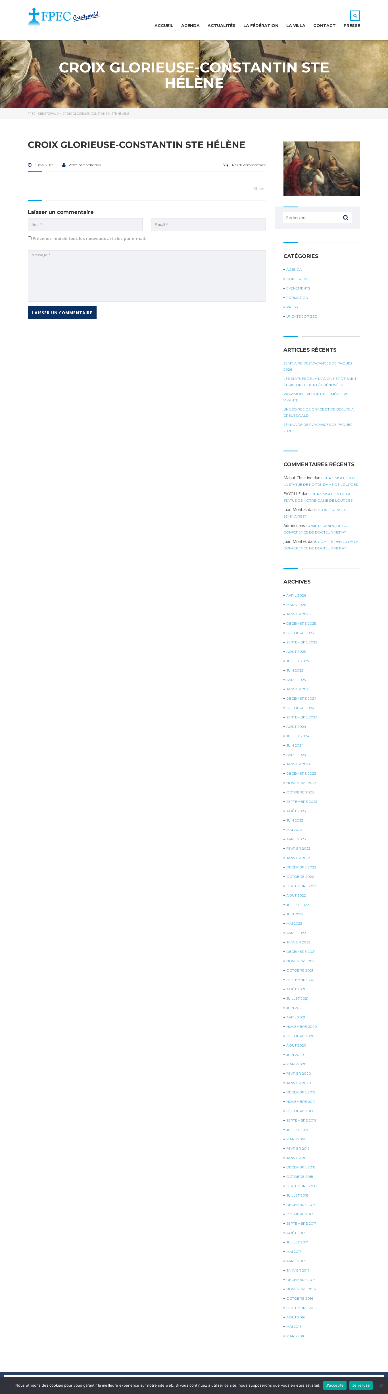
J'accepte (335, 1385)
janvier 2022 (298, 942)
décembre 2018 (301, 1167)
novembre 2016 (301, 1289)
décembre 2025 (301, 623)
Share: (259, 188)
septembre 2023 (301, 801)
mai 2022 (294, 923)
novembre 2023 (301, 783)
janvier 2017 (298, 1270)
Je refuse (361, 1385)
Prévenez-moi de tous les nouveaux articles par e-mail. (89, 238)
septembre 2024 (302, 717)
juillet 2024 (297, 736)
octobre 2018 (299, 1176)
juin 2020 (295, 1055)
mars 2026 (296, 605)
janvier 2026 (298, 614)
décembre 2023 (301, 773)
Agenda (190, 25)
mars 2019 (295, 1139)
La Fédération (260, 25)
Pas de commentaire (248, 165)
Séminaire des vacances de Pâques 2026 (317, 366)
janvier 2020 (298, 1083)
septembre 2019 (301, 1120)
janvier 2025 (298, 689)
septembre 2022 (301, 886)
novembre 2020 (301, 1026)
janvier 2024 (298, 764)
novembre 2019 (301, 1101)
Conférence (298, 279)
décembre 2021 (300, 951)
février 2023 (298, 848)
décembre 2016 (300, 1280)
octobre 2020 (300, 1036)
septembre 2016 (301, 1308)
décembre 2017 (300, 1205)
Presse (352, 25)
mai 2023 (294, 830)
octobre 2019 (299, 1111)
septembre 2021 (301, 980)
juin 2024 (295, 745)
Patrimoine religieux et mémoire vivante (315, 397)
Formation (297, 297)
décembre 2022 (301, 867)
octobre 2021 (299, 970)
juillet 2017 (297, 1242)
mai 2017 (293, 1251)
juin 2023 (294, 820)
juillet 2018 (297, 1195)
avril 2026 (296, 595)
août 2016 (295, 1317)
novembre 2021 (301, 961)
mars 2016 (295, 1336)
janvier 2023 (298, 858)
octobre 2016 (299, 1298)
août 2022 (296, 895)
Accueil (164, 25)
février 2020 (298, 1073)
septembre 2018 (301, 1186)
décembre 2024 (301, 698)
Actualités (221, 25)
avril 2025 (296, 680)
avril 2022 (296, 933)
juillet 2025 (297, 661)
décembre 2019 (300, 1092)
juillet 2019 (297, 1130)
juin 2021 (294, 1008)
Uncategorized (302, 316)
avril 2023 (296, 839)
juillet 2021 (297, 998)
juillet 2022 (297, 905)
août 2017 (295, 1233)
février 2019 (298, 1148)
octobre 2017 (299, 1214)
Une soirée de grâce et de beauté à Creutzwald (318, 412)
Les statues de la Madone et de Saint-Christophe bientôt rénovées (320, 381)
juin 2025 (294, 670)
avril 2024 (296, 755)
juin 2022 (294, 914)
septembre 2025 (301, 642)
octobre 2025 (300, 633)
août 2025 (296, 651)
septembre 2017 (301, 1223)
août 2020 (296, 1045)
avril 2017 (295, 1261)
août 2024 (296, 726)
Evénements (298, 288)
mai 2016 (293, 1326)
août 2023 (296, 811)
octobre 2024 (300, 708)
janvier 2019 (298, 1158)
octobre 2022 (300, 876)
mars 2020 (296, 1064)
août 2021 (295, 989)
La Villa (295, 25)
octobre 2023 (300, 792)
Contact (324, 25)
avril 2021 (295, 1017)
